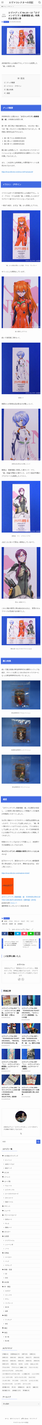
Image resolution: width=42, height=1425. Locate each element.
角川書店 (6, 1390)
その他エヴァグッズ (11, 1156)
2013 (36, 1357)
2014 (5, 1360)
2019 (36, 1360)
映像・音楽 (8, 1269)
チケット (6, 21)
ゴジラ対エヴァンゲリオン (11, 1374)
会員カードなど (9, 1164)
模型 (5, 1315)
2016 (21, 1360)
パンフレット (9, 1303)
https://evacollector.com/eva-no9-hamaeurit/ (17, 172)
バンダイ (6, 1380)
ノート (7, 1248)
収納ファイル (9, 1202)
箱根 (35, 1387)
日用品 (6, 1253)
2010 (13, 1357)
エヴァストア (7, 1370)
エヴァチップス (9, 1190)
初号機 (5, 1387)
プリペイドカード (10, 1215)
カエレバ (13, 903)
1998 (32, 1354)
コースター (8, 1257)
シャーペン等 (9, 1244)
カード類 (7, 1181)
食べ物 (7, 1337)
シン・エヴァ (7, 1377)
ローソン (26, 1384)
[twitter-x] (22, 979)
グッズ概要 (11, 82)
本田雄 (21, 1387)
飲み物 (7, 1341)
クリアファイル (9, 1240)
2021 (14, 1364)
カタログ (7, 1291)
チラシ (7, 1299)
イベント (7, 1177)
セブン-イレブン (20, 1377)
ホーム (7, 1418)
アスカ (11, 921)
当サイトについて (15, 1418)
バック (7, 1261)
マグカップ (8, 1265)
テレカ (7, 1223)
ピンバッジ (8, 1160)
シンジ (35, 1374)
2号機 (5, 1354)
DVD (6, 1278)
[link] (19, 979)
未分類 (6, 1282)
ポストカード (9, 1198)
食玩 (6, 1324)
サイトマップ (33, 1418)
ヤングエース (7, 1384)
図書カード (8, 1227)
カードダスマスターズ (11, 1194)
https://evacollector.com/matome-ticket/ (15, 873)
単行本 (7, 1307)
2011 (21, 1357)
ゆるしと (34, 1364)
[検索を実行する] (38, 1142)
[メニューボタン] (2, 2)
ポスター (7, 1232)
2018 (29, 1360)
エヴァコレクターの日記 (21, 2)
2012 (28, 1357)
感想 (8, 93)
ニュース (7, 1210)
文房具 (6, 1236)
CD (6, 1274)
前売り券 (4, 924)
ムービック (33, 1380)
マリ (28, 921)
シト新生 (26, 1374)
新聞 (6, 1311)
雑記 (5, 1328)
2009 (5, 921)
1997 (24, 1354)
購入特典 (10, 89)
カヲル (19, 1370)
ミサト (23, 1380)
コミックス (8, 1295)
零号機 (26, 1390)
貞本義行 (20, 924)
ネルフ (23, 921)
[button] (5, 933)
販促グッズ (8, 1168)
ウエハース (8, 1185)
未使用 (11, 924)
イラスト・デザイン (14, 86)
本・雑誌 (7, 1286)
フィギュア (8, 1319)
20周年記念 (15, 1354)
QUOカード (8, 1219)
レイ (32, 921)
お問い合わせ (24, 1418)
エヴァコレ (21, 964)
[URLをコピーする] (37, 933)
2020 (5, 1364)
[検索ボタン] (39, 2)
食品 (5, 1332)
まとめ (6, 1172)
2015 (13, 1360)
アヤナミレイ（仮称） (19, 1367)
